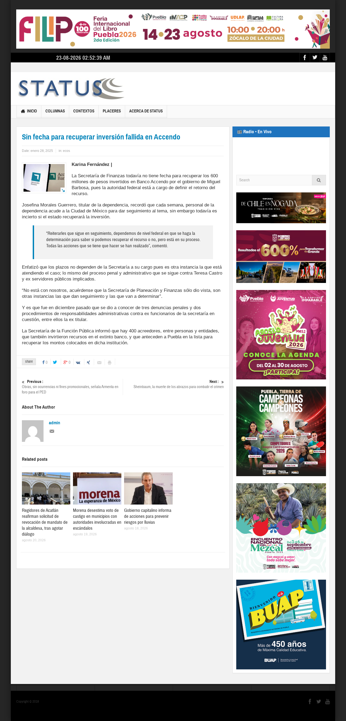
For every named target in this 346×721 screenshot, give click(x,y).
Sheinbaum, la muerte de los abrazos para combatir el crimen (179, 384)
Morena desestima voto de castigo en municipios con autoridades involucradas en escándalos (97, 519)
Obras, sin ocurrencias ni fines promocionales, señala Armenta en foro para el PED (70, 387)
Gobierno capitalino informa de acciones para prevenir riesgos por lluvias (147, 516)
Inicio (32, 111)
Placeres (112, 111)
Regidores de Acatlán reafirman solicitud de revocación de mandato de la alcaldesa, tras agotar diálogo (45, 522)
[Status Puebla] (70, 88)
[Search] (319, 180)
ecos (66, 151)
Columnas (55, 111)
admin (54, 423)
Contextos (83, 111)
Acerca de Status (146, 111)
